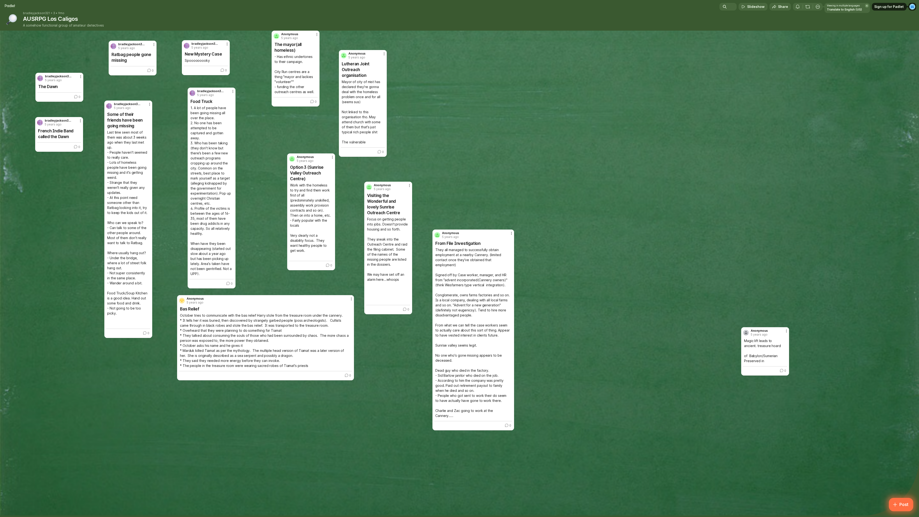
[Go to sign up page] (912, 7)
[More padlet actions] (818, 7)
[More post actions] (786, 331)
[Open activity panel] (797, 7)
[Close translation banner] (867, 6)
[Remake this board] (808, 7)
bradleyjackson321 (36, 13)
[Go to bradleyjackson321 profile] (192, 93)
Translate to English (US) (844, 9)
